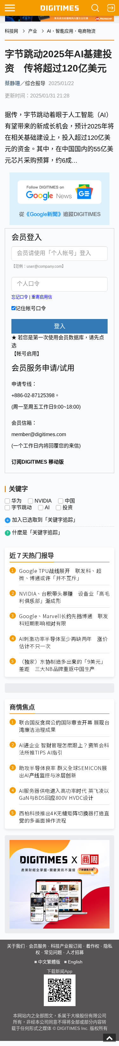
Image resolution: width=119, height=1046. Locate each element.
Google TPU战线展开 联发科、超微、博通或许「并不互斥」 (60, 574)
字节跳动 (21, 507)
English (75, 961)
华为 (16, 501)
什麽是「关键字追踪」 (37, 532)
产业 (32, 31)
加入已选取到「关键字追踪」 (45, 520)
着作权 (92, 946)
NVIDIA (43, 501)
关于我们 (16, 946)
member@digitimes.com (38, 434)
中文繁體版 (49, 961)
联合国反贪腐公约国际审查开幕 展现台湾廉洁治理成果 (64, 726)
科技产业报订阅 (66, 946)
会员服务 (38, 946)
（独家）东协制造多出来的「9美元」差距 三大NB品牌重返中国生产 (62, 665)
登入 (59, 326)
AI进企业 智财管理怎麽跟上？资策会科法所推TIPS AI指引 (64, 749)
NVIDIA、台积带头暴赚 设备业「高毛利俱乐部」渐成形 (64, 597)
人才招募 (75, 952)
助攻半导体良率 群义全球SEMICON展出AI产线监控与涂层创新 (63, 771)
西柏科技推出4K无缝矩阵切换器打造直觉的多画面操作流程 (64, 817)
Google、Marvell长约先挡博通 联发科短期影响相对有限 (63, 619)
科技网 (11, 31)
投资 (68, 507)
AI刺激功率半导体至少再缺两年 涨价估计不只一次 (63, 642)
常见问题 (53, 952)
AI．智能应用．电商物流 (71, 31)
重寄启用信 (41, 297)
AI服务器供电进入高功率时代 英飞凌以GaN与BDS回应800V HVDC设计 (64, 794)
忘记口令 (19, 297)
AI (47, 507)
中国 (70, 501)
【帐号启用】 (26, 353)
